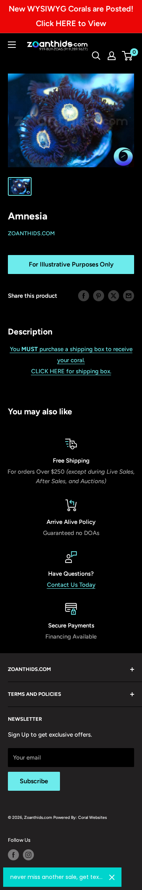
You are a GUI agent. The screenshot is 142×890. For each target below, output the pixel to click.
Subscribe (34, 781)
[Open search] (96, 55)
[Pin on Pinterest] (98, 295)
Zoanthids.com (31, 233)
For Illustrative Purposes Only (71, 264)
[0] (128, 55)
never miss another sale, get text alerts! (56, 877)
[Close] (112, 877)
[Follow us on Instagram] (28, 854)
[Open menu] (12, 45)
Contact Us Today (71, 584)
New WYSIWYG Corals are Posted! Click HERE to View (71, 16)
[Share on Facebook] (83, 295)
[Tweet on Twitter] (113, 295)
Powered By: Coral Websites (80, 817)
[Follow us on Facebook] (13, 854)
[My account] (112, 55)
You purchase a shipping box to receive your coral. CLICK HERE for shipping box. (71, 360)
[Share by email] (128, 295)
